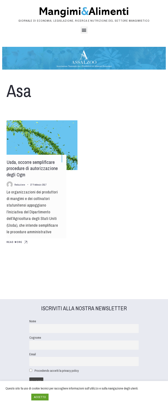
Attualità (66, 127)
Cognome (35, 337)
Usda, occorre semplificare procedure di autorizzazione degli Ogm (32, 168)
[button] (84, 30)
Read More (14, 242)
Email (32, 354)
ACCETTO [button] (40, 397)
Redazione (19, 184)
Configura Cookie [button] (17, 397)
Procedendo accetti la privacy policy (57, 370)
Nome (32, 321)
